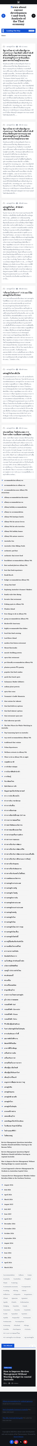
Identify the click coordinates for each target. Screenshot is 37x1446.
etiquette (17, 1294)
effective (7, 1294)
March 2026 (8, 1199)
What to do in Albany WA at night (16, 757)
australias (17, 1279)
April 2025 (8, 1219)
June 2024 (7, 1253)
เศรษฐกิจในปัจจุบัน (10, 1106)
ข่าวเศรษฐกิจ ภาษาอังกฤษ (12, 1337)
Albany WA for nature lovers (14, 522)
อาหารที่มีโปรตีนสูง (10, 1048)
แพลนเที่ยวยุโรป (9, 1116)
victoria (27, 1329)
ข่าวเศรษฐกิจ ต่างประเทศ (12, 883)
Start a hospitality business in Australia (15, 1409)
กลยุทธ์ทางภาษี (9, 762)
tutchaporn (17, 1329)
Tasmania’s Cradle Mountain (14, 696)
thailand (17, 1325)
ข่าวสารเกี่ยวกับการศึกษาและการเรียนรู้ (17, 859)
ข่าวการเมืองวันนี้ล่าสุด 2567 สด (14, 815)
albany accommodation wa (13, 502)
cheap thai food (9, 585)
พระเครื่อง (7, 980)
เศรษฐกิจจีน (8, 1087)
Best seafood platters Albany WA (15, 565)
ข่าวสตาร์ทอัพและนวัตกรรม (13, 825)
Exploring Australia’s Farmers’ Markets (18, 589)
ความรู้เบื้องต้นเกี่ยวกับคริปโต (13, 941)
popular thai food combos (13, 672)
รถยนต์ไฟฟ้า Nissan (11, 1014)
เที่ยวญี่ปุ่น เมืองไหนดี (11, 1068)
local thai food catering (12, 633)
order (6, 1314)
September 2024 (10, 1238)
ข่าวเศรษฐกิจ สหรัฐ (10, 888)
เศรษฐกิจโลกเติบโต (11, 373)
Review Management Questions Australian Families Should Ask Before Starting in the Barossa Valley (16, 1144)
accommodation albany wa (13, 480)
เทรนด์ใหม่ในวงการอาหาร (12, 1063)
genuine (15, 1298)
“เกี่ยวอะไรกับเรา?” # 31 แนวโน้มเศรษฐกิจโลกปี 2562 (17, 293)
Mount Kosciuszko (10, 648)
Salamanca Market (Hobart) (14, 682)
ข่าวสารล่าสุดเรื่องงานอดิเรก (13, 835)
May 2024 (7, 1258)
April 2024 (8, 1262)
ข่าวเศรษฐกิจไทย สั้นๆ (11, 932)
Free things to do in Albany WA (15, 614)
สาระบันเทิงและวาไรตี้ (11, 1034)
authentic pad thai (11, 551)
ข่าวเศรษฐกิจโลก (10, 917)
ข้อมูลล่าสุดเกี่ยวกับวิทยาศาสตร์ (14, 791)
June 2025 (7, 1214)
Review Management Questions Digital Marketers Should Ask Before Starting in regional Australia (15, 1154)
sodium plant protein (12, 687)
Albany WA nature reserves (14, 536)
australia (7, 1279)
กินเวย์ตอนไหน (9, 781)
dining (16, 1290)
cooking (6, 1290)
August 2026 (8, 1185)
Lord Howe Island (10, 638)
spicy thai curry (9, 691)
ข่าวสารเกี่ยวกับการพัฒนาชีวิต (14, 849)
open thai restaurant (11, 657)
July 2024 (7, 1248)
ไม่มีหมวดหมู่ (8, 1136)
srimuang (7, 1325)
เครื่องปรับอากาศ (9, 1058)
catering (14, 1283)
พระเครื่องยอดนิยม (10, 985)
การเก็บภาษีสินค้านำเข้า (12, 772)
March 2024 (8, 1267)
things (27, 1325)
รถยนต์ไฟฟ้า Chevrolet (12, 1009)
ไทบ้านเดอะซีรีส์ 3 (10, 1131)
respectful (16, 1318)
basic (6, 1283)
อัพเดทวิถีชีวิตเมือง (10, 1043)
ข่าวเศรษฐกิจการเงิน (11, 898)
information (25, 1302)
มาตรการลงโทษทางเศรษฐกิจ (13, 995)
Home (3, 35)
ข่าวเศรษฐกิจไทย (9, 922)
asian (30, 1275)
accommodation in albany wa (14, 485)
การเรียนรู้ (7, 776)
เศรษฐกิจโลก (11, 47)
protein (24, 1314)
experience (28, 1294)
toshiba (6, 1329)
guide (6, 1302)
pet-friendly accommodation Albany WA (18, 662)
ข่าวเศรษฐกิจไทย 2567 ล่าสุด (13, 927)
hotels (14, 1302)
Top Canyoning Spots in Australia (16, 733)
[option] (18, 1368)
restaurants (7, 1321)
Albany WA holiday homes (13, 531)
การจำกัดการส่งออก (10, 767)
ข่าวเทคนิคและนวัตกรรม (12, 878)
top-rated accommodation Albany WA (17, 738)
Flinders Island (9, 609)
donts (24, 1290)
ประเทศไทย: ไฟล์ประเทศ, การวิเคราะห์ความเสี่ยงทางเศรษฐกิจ (17, 433)
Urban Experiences (11, 747)
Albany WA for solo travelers (14, 526)
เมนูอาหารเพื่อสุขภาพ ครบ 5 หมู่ (14, 1082)
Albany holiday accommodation (15, 507)
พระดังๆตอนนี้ (8, 975)
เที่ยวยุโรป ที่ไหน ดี (10, 1077)
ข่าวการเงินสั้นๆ (9, 805)
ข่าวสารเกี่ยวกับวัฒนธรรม (12, 869)
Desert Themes (18, 1437)
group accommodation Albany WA (16, 619)
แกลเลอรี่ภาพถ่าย (10, 1111)
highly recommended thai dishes (15, 628)
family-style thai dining (12, 594)
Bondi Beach (8, 575)
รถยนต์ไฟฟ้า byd (9, 1004)
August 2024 (8, 1243)
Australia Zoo (9, 541)
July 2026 (7, 1190)
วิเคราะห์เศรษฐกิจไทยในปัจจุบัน (14, 1029)
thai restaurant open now (13, 716)
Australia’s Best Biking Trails (14, 546)
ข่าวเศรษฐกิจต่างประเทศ (12, 903)
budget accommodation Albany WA (16, 580)
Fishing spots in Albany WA (14, 604)
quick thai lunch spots (12, 677)
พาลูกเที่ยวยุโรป (9, 990)
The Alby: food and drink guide (13, 1418)
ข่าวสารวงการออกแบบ (11, 839)
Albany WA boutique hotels (14, 517)
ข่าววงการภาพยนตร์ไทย (12, 820)
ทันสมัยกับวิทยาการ (10, 956)
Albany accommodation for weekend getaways (18, 1401)
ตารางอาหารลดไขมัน (11, 951)
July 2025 (7, 1209)
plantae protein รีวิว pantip (14, 667)
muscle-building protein (13, 653)
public (6, 1318)
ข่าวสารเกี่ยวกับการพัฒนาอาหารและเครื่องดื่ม (19, 854)
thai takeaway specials (12, 721)
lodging (6, 1306)
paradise (15, 1314)
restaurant (27, 1318)
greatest (24, 1298)
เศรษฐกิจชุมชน (9, 1092)
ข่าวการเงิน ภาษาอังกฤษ (12, 801)
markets (16, 1306)
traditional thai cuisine (12, 742)
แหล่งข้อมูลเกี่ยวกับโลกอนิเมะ (14, 1121)
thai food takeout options (13, 711)
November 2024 (9, 1229)
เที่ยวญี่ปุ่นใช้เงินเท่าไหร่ (12, 1072)
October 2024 (9, 1233)
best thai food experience (13, 570)
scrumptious (20, 1321)
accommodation (9, 1275)
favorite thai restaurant (12, 599)
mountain (7, 1310)
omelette (28, 1310)
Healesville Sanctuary (12, 623)
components (27, 1287)
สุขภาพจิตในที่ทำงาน (11, 1038)
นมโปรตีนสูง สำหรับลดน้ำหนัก (14, 961)
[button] (31, 1346)
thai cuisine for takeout (12, 701)
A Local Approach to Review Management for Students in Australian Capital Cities (18, 1377)
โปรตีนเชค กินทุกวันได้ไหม (13, 1126)
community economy (11, 1287)
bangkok (28, 1279)
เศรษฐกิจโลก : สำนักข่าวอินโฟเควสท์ (13, 208)
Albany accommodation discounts (16, 497)
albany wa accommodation (13, 512)
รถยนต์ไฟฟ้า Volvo (10, 1019)
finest (6, 1298)
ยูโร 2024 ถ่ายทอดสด (11, 1000)
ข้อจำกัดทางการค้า (10, 786)
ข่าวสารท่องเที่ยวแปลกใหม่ (13, 830)
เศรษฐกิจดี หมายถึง (10, 1097)
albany (21, 1275)
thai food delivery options (13, 706)
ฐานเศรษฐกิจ (29, 1337)
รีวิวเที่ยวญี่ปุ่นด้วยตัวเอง (12, 1024)
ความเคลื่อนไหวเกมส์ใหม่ (12, 946)
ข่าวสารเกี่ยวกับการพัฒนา (12, 844)
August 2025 (8, 1204)
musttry (17, 1310)
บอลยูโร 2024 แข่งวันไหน (12, 970)
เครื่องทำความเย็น (10, 1053)
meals (25, 1306)
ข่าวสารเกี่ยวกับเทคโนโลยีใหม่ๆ (14, 873)
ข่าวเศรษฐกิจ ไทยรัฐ (10, 893)
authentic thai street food (13, 556)
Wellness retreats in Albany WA (15, 752)
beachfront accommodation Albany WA (18, 560)
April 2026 (8, 1195)
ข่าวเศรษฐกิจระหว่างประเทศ (13, 907)
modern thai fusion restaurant (15, 643)
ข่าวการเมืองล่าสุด (10, 810)
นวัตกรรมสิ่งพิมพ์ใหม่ (11, 966)
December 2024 (9, 1224)
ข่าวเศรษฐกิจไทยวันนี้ (11, 936)
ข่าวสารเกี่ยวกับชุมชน (11, 864)
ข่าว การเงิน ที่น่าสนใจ (11, 796)
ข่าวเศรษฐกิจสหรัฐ (10, 912)
